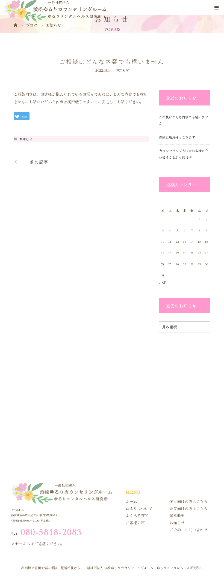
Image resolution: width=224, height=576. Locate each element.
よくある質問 (137, 515)
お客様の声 (135, 522)
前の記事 (39, 162)
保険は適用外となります (177, 137)
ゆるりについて (139, 508)
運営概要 (177, 515)
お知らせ (122, 70)
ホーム (131, 501)
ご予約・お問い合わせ (188, 529)
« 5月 (163, 282)
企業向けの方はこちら (188, 508)
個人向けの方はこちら (188, 501)
